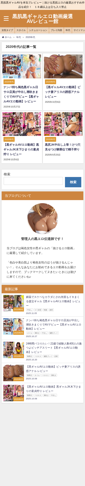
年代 (68, 30)
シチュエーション (38, 30)
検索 (7, 174)
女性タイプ (7, 30)
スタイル (21, 30)
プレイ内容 (56, 30)
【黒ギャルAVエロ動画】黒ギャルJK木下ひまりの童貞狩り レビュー (21, 149)
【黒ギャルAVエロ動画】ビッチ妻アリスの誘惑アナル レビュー (62, 92)
